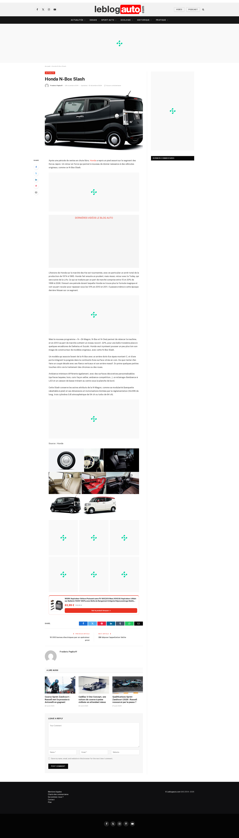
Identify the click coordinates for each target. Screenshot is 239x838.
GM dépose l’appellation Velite (112, 637)
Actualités (77, 20)
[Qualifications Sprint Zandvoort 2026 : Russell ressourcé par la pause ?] (127, 685)
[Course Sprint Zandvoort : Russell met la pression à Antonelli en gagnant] (60, 685)
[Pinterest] (36, 185)
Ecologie (126, 20)
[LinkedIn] (36, 179)
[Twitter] (36, 173)
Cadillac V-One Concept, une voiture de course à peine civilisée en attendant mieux (92, 699)
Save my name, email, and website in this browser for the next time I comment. (82, 759)
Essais (93, 20)
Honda (93, 160)
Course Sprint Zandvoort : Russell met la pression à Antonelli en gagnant (57, 699)
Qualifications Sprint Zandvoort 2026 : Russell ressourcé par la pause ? (124, 699)
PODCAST (193, 9)
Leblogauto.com (173, 792)
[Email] (36, 192)
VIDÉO (179, 9)
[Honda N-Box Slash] (94, 123)
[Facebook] (36, 166)
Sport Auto (107, 20)
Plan (50, 802)
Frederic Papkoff (56, 85)
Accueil (47, 66)
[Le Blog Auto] (120, 9)
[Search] (203, 9)
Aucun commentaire (113, 85)
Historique (143, 20)
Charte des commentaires (58, 794)
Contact (51, 800)
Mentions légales (55, 792)
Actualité (50, 73)
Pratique (161, 20)
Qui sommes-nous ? (55, 797)
